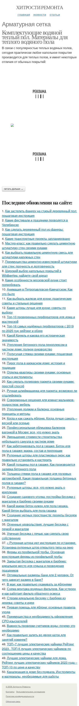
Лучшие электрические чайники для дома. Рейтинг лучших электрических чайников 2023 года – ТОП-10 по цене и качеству (39, 662)
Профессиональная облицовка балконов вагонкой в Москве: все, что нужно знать (33, 429)
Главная (24, 14)
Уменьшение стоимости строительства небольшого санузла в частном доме (32, 439)
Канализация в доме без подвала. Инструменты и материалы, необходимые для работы (38, 674)
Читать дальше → (13, 189)
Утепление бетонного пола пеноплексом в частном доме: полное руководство (34, 346)
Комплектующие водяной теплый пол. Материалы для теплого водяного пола (34, 37)
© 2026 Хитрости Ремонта (18, 686)
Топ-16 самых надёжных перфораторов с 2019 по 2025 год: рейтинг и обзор (38, 328)
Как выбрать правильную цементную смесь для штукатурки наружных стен (37, 254)
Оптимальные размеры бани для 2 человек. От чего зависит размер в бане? (38, 577)
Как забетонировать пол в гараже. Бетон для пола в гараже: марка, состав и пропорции (36, 448)
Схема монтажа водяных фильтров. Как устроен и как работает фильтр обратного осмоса (39, 591)
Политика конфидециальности (20, 696)
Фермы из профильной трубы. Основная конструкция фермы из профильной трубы (33, 554)
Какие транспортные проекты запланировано (37, 238)
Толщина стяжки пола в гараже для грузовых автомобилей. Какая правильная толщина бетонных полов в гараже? (39, 478)
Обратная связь (13, 701)
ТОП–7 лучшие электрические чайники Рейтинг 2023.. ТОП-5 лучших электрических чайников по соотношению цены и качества (38, 649)
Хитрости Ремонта (39, 7)
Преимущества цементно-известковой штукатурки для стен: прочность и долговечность (39, 263)
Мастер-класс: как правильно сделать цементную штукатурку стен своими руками (38, 245)
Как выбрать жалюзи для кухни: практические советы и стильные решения (37, 300)
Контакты (10, 691)
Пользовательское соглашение (30, 691)
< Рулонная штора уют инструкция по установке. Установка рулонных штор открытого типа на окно (39, 545)
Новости (39, 14)
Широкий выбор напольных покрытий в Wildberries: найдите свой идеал (31, 273)
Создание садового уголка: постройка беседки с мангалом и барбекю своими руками (38, 498)
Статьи (55, 14)
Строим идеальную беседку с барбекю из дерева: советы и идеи (34, 600)
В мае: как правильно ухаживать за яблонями (39, 584)
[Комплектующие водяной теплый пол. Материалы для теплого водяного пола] (39, 125)
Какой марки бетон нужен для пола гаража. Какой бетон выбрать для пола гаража (35, 508)
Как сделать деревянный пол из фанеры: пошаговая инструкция (32, 231)
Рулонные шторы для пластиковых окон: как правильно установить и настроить (36, 457)
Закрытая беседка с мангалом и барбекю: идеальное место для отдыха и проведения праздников (34, 566)
